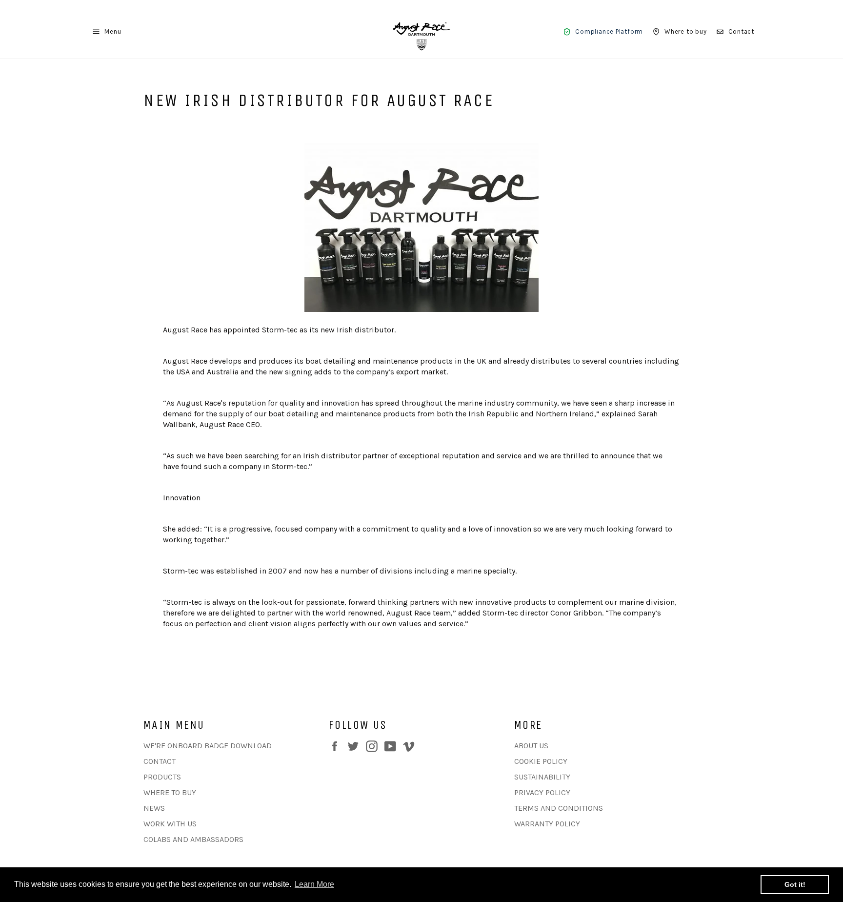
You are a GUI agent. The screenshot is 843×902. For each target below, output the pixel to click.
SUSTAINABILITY (542, 776)
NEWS (154, 808)
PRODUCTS (162, 776)
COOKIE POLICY (540, 761)
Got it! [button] (794, 884)
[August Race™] (421, 31)
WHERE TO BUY (169, 792)
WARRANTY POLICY (547, 823)
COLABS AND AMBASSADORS (193, 839)
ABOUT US (531, 745)
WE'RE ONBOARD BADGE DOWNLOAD (207, 745)
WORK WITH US (170, 823)
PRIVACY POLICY (542, 792)
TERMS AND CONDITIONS (558, 808)
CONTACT (159, 761)
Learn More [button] (314, 884)
